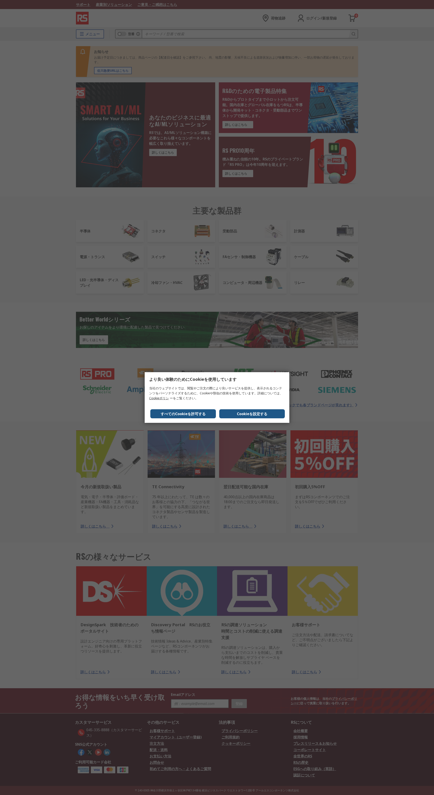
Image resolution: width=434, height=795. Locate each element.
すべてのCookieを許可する (183, 413)
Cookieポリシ (159, 398)
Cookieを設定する (252, 413)
